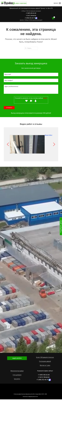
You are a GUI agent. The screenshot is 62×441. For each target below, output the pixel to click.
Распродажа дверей (45, 361)
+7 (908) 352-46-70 (30, 18)
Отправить (9, 107)
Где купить (17, 379)
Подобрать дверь (61, 226)
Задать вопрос (17, 358)
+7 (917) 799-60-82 (31, 15)
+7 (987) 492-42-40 (31, 13)
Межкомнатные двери (17, 371)
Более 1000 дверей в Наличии (45, 357)
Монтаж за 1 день (45, 365)
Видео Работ (48, 135)
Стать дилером (17, 375)
